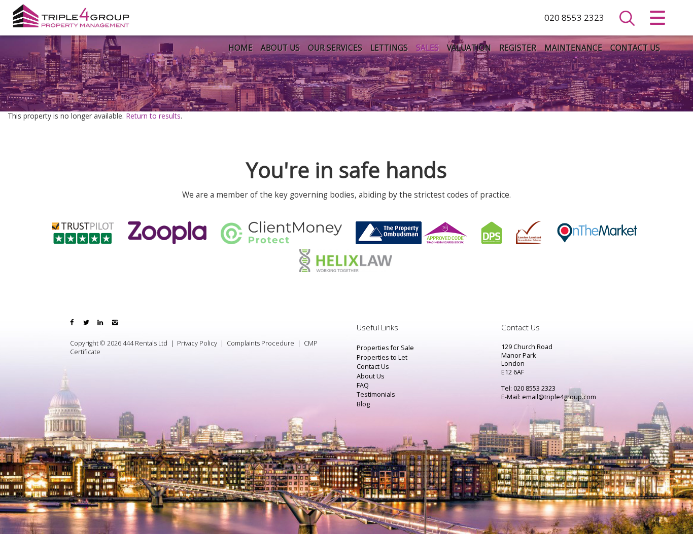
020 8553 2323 (574, 17)
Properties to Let (382, 357)
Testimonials (376, 394)
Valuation (469, 48)
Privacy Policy (197, 343)
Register (517, 48)
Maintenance (573, 48)
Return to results (153, 116)
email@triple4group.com (559, 397)
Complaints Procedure (260, 343)
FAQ (363, 385)
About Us (280, 48)
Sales (427, 48)
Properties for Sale (385, 348)
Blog (363, 404)
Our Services (335, 48)
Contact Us (635, 48)
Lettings (389, 48)
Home (240, 48)
